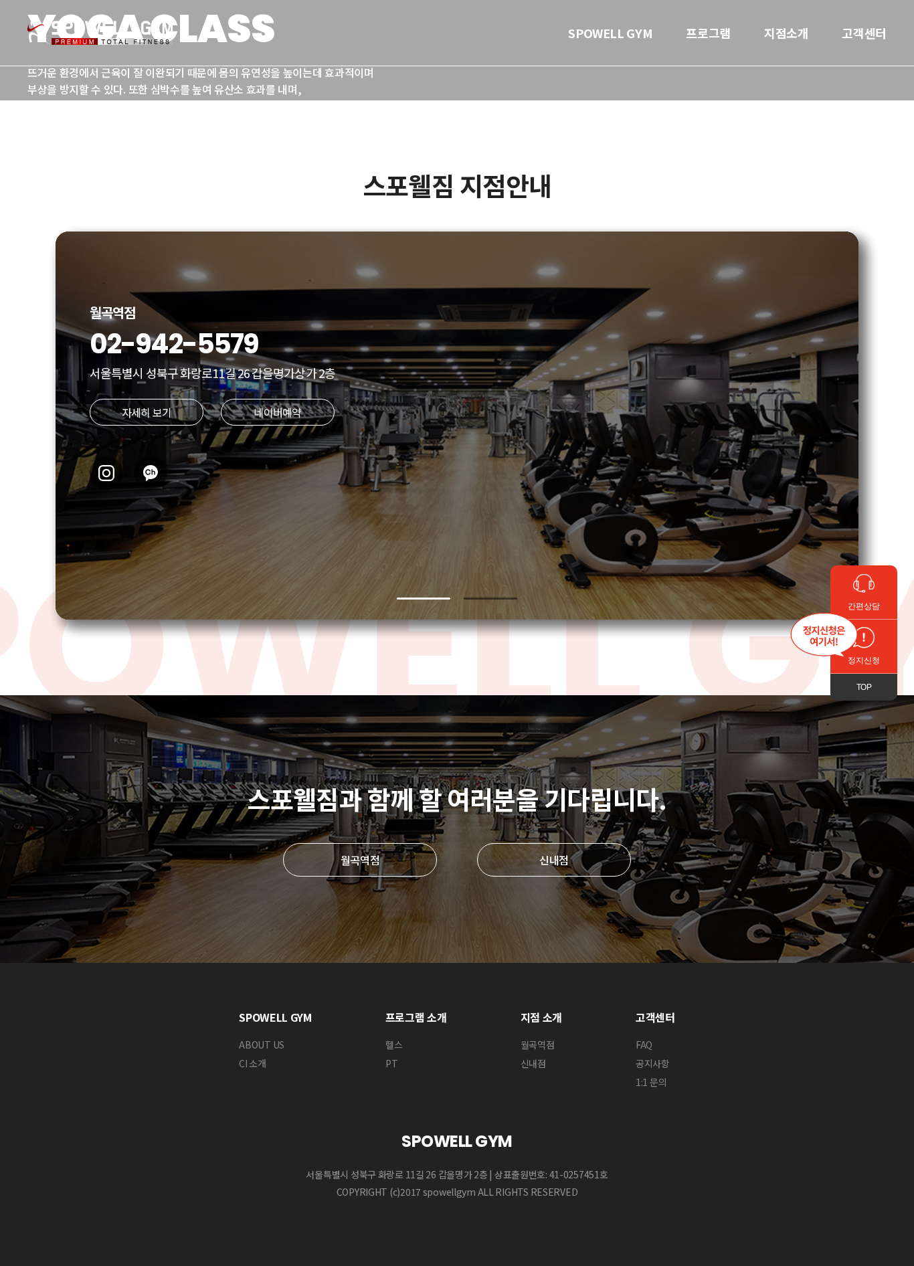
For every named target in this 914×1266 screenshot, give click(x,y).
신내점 (554, 860)
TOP (863, 687)
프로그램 (708, 32)
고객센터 (864, 32)
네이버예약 (277, 412)
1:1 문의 (651, 1082)
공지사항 (653, 1063)
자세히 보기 (146, 412)
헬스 (393, 1044)
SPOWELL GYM (610, 32)
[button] (423, 599)
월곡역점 (360, 860)
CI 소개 (252, 1063)
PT (391, 1063)
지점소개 (786, 32)
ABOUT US (261, 1044)
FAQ (644, 1044)
